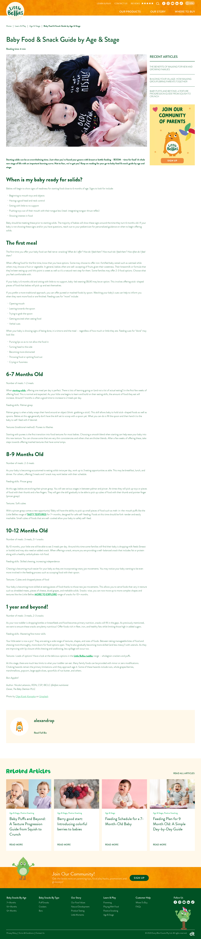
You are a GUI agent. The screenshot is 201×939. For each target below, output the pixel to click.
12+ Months (12, 910)
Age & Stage (34, 26)
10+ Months (12, 906)
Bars (41, 910)
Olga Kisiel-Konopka (26, 696)
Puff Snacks (44, 902)
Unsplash (43, 696)
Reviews (135, 3)
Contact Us (120, 3)
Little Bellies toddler (83, 656)
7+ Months (11, 902)
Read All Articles (184, 773)
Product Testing (77, 910)
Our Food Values (78, 902)
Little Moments (77, 914)
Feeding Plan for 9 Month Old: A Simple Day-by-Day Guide (172, 815)
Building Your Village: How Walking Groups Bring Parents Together (170, 80)
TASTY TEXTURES (36, 514)
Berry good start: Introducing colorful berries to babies (76, 815)
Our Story (158, 12)
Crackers (42, 906)
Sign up (139, 878)
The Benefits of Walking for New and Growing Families (171, 68)
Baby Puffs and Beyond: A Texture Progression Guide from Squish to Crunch (170, 94)
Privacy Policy (12, 933)
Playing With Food (111, 906)
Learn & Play (104, 3)
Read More (16, 844)
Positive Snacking (27, 813)
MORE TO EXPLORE (46, 594)
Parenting (107, 902)
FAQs (138, 906)
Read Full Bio (40, 733)
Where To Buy (185, 12)
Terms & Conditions (26, 933)
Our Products (130, 12)
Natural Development (80, 906)
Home (8, 26)
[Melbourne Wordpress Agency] (192, 934)
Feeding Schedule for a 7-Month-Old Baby (124, 815)
